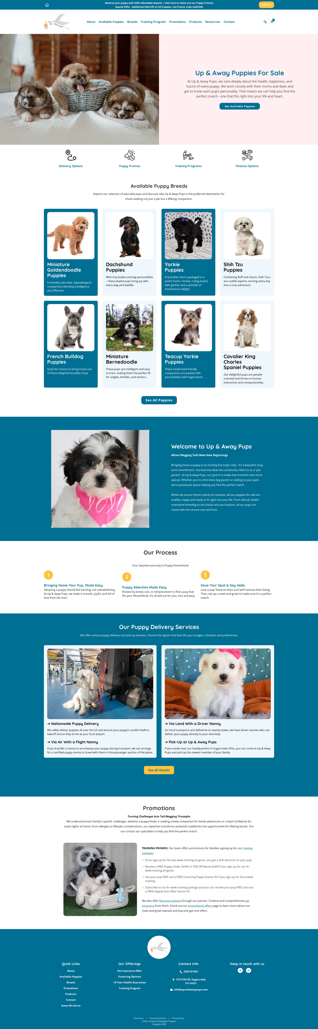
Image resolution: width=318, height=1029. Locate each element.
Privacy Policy (178, 1018)
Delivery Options (71, 166)
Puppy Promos (129, 166)
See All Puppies (159, 400)
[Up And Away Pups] (57, 21)
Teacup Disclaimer (158, 1018)
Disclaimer (139, 1018)
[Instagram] (248, 970)
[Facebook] (240, 970)
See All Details (159, 770)
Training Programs (188, 166)
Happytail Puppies (167, 1021)
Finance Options (247, 166)
